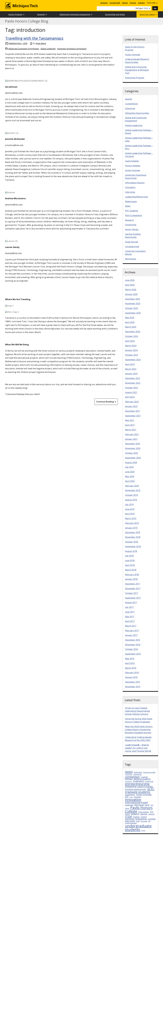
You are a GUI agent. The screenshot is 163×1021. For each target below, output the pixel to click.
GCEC (150, 789)
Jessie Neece (41, 43)
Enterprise (130, 108)
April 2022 (130, 397)
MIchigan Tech (142, 804)
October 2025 (131, 308)
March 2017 (130, 625)
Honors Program (15, 14)
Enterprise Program (134, 77)
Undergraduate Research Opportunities (137, 61)
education (128, 781)
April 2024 (130, 341)
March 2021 (130, 429)
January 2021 (131, 439)
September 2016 (133, 653)
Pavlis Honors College (139, 809)
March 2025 (130, 326)
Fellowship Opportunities (137, 113)
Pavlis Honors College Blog (26, 21)
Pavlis (127, 808)
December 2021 (132, 411)
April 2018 (130, 565)
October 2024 (131, 336)
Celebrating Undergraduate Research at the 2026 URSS (138, 739)
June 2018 (129, 560)
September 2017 (133, 598)
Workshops (130, 258)
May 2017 (129, 616)
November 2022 (132, 383)
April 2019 (130, 513)
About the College (147, 14)
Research (41, 14)
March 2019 (130, 518)
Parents (133, 3)
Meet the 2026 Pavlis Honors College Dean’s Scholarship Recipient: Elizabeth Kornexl (139, 729)
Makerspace (131, 201)
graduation (130, 794)
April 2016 (130, 663)
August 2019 (131, 499)
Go (155, 8)
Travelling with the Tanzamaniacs (34, 38)
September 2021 (133, 415)
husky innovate (144, 794)
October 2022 (131, 387)
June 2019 (129, 509)
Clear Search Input (132, 8)
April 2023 (130, 364)
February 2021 (132, 434)
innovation (133, 799)
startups (151, 814)
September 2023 (133, 359)
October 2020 (131, 453)
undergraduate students (138, 827)
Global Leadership (48, 48)
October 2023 (131, 355)
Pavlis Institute (143, 812)
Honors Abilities (132, 165)
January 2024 (131, 350)
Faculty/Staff (115, 3)
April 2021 (130, 425)
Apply (129, 772)
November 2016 (132, 644)
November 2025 (132, 303)
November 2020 (132, 448)
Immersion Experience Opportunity (72, 48)
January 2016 (131, 677)
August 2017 (131, 602)
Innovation (130, 187)
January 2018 (131, 579)
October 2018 (131, 541)
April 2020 (130, 481)
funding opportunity (135, 789)
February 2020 (132, 485)
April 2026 (130, 284)
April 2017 (130, 621)
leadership (129, 805)
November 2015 (132, 686)
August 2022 (131, 392)
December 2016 (132, 640)
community (137, 774)
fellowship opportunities (139, 786)
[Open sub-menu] (156, 3)
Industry (141, 3)
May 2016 (129, 658)
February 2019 (132, 523)
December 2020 (132, 443)
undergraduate (131, 823)
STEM (128, 816)
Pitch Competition (133, 215)
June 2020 (129, 471)
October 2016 (131, 649)
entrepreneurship (137, 784)
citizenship (128, 774)
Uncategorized (132, 246)
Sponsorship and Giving (115, 14)
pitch (127, 814)
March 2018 (130, 569)
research (135, 814)
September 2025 (133, 313)
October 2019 (131, 495)
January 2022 (131, 406)
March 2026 (130, 289)
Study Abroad (131, 241)
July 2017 (129, 607)
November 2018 (132, 537)
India (131, 797)
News (127, 206)
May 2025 (129, 317)
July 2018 (129, 555)
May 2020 (129, 476)
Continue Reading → (106, 401)
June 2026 (129, 280)
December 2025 (132, 299)
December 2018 (132, 532)
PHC (151, 812)
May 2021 (129, 420)
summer (144, 817)
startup (143, 814)
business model (149, 772)
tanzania (144, 821)
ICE (126, 796)
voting (143, 830)
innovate (137, 797)
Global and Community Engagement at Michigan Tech (137, 70)
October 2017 (131, 593)
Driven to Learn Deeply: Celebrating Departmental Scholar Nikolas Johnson (137, 711)
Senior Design (132, 229)
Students (104, 3)
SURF (138, 821)
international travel (136, 802)
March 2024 (130, 345)
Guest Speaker (132, 161)
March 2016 (130, 668)
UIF (149, 821)
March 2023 (130, 369)
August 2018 (131, 551)
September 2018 (133, 546)
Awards (128, 99)
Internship (130, 192)
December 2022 (132, 378)
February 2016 (132, 672)
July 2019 (129, 504)
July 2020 (129, 467)
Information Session (135, 182)
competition (132, 776)
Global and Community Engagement (75, 14)
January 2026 (131, 294)
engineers (138, 781)
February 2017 (132, 630)
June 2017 (129, 611)
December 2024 (132, 331)
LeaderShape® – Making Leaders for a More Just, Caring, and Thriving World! (138, 748)
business (138, 772)
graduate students (137, 792)
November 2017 (132, 588)
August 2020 (131, 462)
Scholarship (130, 224)
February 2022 (132, 401)
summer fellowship (136, 818)
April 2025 (130, 322)
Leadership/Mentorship (136, 196)
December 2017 (132, 583)
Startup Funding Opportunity (133, 236)
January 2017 (131, 635)
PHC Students (131, 210)
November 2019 (132, 490)
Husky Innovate (132, 54)
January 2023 (131, 373)
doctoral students (142, 779)
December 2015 (132, 682)
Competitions (131, 103)
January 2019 (131, 527)
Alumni (125, 3)
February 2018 (132, 574)
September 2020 (133, 457)
